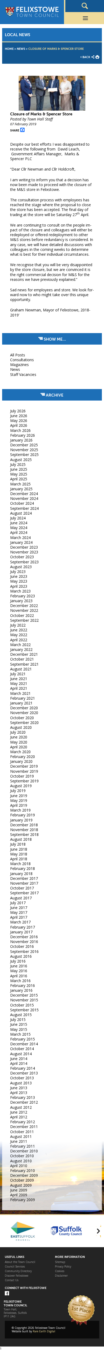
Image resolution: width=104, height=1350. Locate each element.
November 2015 (24, 999)
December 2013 (24, 1073)
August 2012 (21, 1107)
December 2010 (24, 1150)
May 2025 (18, 474)
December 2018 (24, 824)
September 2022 (24, 620)
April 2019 (18, 805)
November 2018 (24, 829)
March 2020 (20, 751)
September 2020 (24, 722)
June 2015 (18, 1024)
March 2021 (20, 693)
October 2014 (22, 1048)
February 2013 (22, 1097)
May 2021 (18, 683)
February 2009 (22, 1199)
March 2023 (20, 591)
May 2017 (18, 912)
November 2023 (24, 552)
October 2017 (22, 888)
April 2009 (18, 1194)
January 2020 (21, 761)
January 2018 (21, 873)
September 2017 (24, 892)
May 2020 (18, 742)
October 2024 (22, 503)
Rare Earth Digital (44, 1331)
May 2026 (18, 420)
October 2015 (22, 1005)
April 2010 (18, 1165)
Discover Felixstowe (16, 1275)
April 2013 (18, 1092)
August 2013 (21, 1082)
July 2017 (18, 902)
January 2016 (21, 990)
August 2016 (21, 956)
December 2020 (24, 707)
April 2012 (18, 1116)
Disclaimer (61, 1275)
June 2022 (18, 629)
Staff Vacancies (23, 374)
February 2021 (22, 698)
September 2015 (24, 1009)
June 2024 (18, 522)
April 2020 (18, 746)
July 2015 (18, 1019)
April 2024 (18, 532)
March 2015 (20, 1034)
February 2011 (22, 1146)
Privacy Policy (63, 1266)
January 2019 (21, 820)
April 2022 (18, 639)
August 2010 (21, 1160)
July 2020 (18, 732)
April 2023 (18, 586)
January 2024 (21, 542)
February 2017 (22, 927)
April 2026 (18, 425)
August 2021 (21, 669)
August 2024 (21, 513)
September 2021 (24, 664)
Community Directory (18, 1271)
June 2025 (18, 469)
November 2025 (24, 449)
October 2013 (22, 1077)
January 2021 (21, 703)
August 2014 (21, 1053)
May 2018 (18, 854)
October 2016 (22, 946)
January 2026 (21, 440)
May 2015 (18, 1029)
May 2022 (18, 634)
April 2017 (18, 917)
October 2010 (22, 1155)
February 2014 (22, 1068)
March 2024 (20, 537)
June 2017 (18, 907)
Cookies (59, 1271)
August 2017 (21, 897)
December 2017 (24, 878)
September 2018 (24, 834)
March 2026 (20, 430)
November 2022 (24, 610)
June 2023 (18, 576)
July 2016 (18, 961)
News (21, 49)
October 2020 (22, 717)
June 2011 (18, 1141)
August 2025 (21, 459)
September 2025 (24, 454)
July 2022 (18, 625)
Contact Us (11, 1280)
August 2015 (21, 1014)
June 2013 (18, 1087)
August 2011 (21, 1136)
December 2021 (24, 654)
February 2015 (22, 1039)
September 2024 (24, 508)
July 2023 (18, 571)
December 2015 (24, 995)
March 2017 (20, 922)
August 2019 (21, 785)
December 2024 (24, 493)
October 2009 (22, 1180)
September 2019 (24, 780)
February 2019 (22, 814)
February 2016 (22, 985)
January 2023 (21, 600)
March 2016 (20, 980)
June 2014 (18, 1058)
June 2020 (18, 737)
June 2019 (18, 795)
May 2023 (18, 581)
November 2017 (24, 883)
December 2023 (24, 547)
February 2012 (22, 1121)
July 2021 (18, 673)
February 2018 (22, 868)
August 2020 (21, 727)
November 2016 (24, 941)
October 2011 (22, 1131)
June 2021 (18, 678)
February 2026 (22, 435)
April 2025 (18, 478)
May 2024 (18, 527)
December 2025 (24, 444)
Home (9, 49)
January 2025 (21, 488)
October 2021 (22, 659)
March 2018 (20, 863)
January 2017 (21, 931)
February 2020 (22, 756)
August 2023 (21, 566)
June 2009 (18, 1190)
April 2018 (18, 858)
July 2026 (18, 410)
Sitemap (60, 1262)
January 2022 (21, 649)
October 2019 (22, 776)
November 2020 (24, 712)
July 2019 (18, 790)
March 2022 (20, 644)
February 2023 (22, 595)
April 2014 (18, 1063)
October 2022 (22, 615)
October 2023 (22, 556)
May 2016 (18, 970)
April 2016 (18, 975)
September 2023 (24, 561)
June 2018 (18, 849)
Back (86, 57)
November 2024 (24, 498)
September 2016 (24, 951)
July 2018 (18, 844)
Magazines (19, 364)
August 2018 (21, 839)
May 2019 (18, 800)
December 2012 (24, 1102)
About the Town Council (20, 1262)
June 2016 (18, 965)
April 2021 (18, 688)
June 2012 (18, 1112)
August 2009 (21, 1185)
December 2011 (24, 1126)
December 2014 (24, 1043)
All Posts (17, 354)
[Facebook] (7, 1293)
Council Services (15, 1266)
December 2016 (24, 936)
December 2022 (24, 605)
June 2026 (18, 415)
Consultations (22, 359)
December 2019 (24, 766)
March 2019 (20, 810)
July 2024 (18, 518)
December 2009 (24, 1175)
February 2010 (22, 1170)
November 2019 (24, 771)
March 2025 (20, 484)
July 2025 (18, 464)
